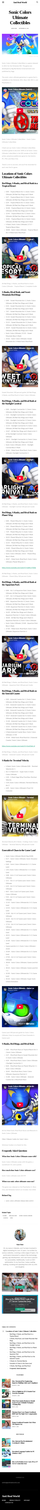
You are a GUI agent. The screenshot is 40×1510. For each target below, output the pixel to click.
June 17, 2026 (15, 1426)
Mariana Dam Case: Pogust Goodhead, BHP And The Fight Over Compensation (24, 1413)
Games (5, 1215)
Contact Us (9, 1502)
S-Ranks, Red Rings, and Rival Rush (20, 1366)
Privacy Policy (15, 1500)
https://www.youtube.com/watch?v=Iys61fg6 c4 (18, 746)
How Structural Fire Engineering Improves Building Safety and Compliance (25, 1382)
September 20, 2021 (24, 28)
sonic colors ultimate (26, 1215)
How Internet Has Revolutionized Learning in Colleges (22, 1442)
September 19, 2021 (24, 1282)
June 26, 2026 (15, 1416)
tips (12, 1217)
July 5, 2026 (15, 1406)
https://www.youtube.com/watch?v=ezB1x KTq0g (19, 568)
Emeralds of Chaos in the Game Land (21, 1363)
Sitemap (27, 1500)
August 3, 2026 (16, 1385)
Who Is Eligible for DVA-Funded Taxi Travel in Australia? (23, 1392)
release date (13, 1215)
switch (6, 1217)
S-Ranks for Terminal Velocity (18, 1361)
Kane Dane (14, 28)
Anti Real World (20, 2)
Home (4, 1500)
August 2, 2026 (16, 1395)
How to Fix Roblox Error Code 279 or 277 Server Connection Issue (25, 1462)
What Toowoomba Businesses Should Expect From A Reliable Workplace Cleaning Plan (23, 1402)
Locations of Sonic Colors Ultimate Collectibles (21, 1331)
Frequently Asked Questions (18, 1368)
